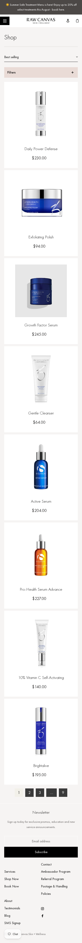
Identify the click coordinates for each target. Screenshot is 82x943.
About (8, 901)
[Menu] (4, 21)
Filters (11, 72)
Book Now (11, 886)
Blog (7, 915)
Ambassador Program (55, 871)
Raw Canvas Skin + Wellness (30, 934)
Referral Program (52, 879)
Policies (46, 893)
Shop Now (11, 879)
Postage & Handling (54, 886)
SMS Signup (12, 923)
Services (9, 871)
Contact (46, 864)
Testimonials (12, 908)
